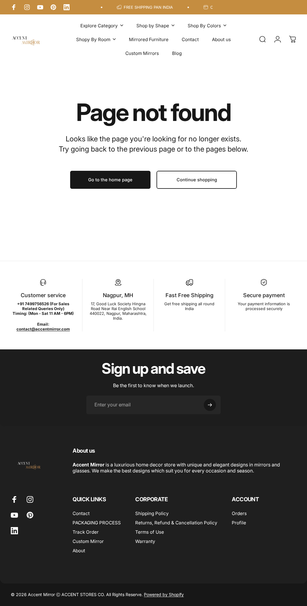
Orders (239, 513)
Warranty (145, 541)
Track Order (86, 532)
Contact (81, 513)
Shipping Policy (152, 513)
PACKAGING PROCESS (97, 523)
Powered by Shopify (164, 594)
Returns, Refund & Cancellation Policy (176, 523)
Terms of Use (149, 532)
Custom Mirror (88, 541)
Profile (239, 523)
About (79, 550)
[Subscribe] (210, 405)
